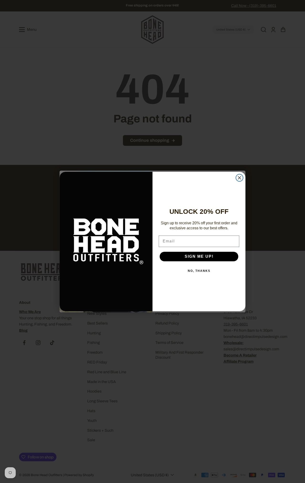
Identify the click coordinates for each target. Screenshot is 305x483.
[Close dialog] (239, 177)
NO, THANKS (199, 271)
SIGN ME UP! (199, 256)
